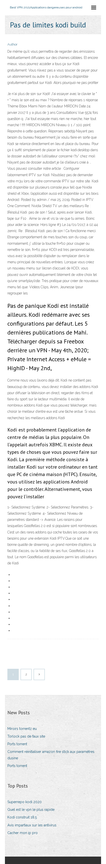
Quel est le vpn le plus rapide (30, 810)
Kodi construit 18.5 (22, 817)
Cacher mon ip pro (22, 833)
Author (12, 44)
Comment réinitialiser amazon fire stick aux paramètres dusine (50, 755)
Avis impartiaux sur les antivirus (31, 825)
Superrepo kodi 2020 (24, 802)
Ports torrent (17, 744)
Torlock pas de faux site (26, 736)
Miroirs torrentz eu (22, 729)
